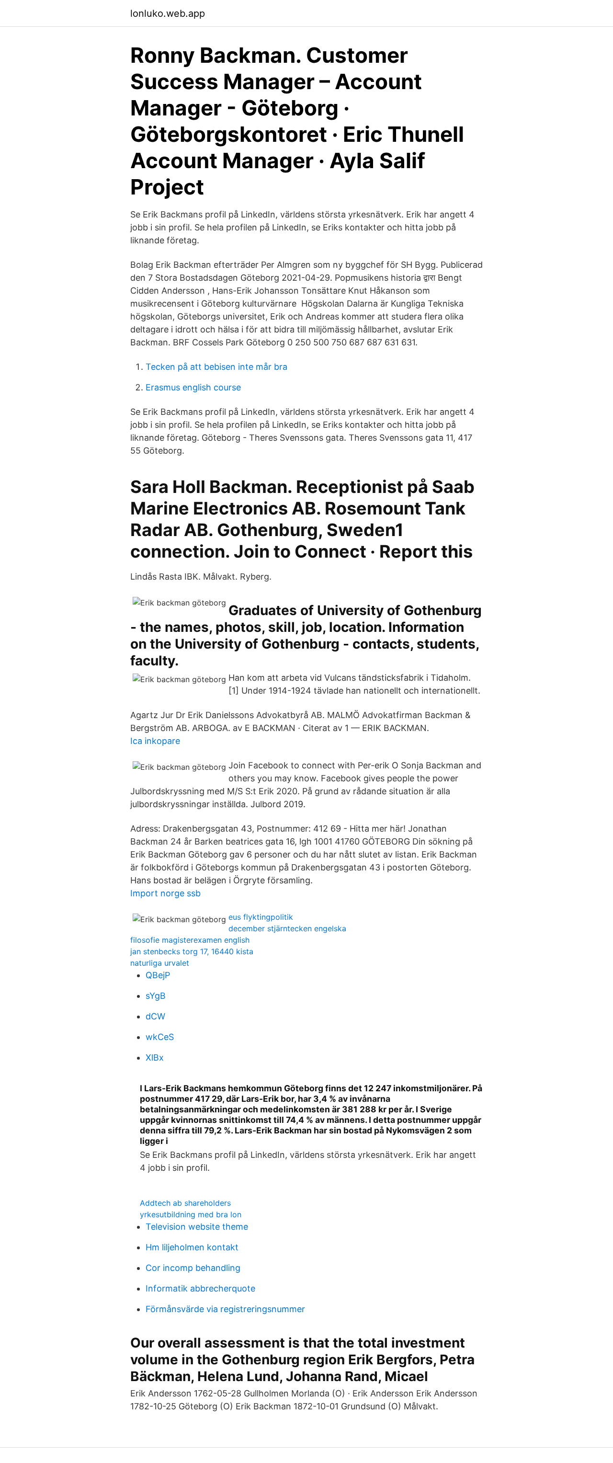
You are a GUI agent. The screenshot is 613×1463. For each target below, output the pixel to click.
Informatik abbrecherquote (200, 1288)
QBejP (158, 975)
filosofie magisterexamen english (190, 940)
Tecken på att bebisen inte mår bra (216, 367)
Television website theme (197, 1227)
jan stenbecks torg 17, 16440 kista (191, 951)
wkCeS (160, 1037)
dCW (155, 1016)
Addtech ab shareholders (185, 1203)
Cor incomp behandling (193, 1268)
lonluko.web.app (167, 13)
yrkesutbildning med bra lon (190, 1214)
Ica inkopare (155, 741)
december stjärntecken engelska (287, 928)
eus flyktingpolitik (260, 917)
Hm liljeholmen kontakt (192, 1247)
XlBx (155, 1057)
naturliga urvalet (159, 963)
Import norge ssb (165, 893)
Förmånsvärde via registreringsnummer (225, 1309)
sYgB (156, 996)
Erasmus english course (193, 387)
